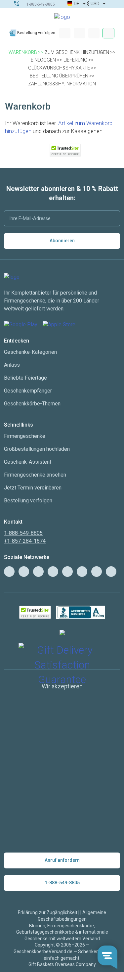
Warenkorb (23, 52)
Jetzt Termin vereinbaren (33, 488)
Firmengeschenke (24, 436)
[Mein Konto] (64, 33)
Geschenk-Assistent (27, 462)
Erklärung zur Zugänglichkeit (47, 912)
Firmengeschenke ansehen (35, 475)
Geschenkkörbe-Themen (32, 403)
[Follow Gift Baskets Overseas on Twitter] (38, 571)
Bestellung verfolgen (36, 33)
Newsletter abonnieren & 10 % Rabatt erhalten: (62, 193)
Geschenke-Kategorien (30, 352)
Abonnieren (62, 240)
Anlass (12, 365)
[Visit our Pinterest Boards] (67, 571)
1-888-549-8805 (40, 4)
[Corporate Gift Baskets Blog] (9, 571)
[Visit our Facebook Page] (53, 571)
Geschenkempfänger (28, 391)
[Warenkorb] (94, 33)
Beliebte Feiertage (25, 378)
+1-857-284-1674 (25, 541)
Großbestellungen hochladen (37, 449)
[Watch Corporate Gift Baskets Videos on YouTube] (24, 571)
